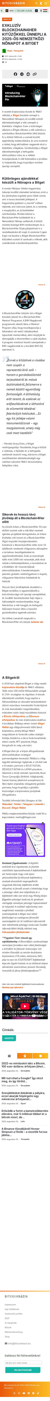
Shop (7, 1336)
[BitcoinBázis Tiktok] (38, 1393)
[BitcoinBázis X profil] (14, 1393)
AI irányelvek (11, 1322)
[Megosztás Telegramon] (22, 74)
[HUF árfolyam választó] (45, 10)
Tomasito (25, 1139)
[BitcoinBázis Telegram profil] (33, 1393)
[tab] (9, 1056)
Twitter (17, 804)
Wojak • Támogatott (15, 51)
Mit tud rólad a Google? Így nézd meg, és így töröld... (22, 1080)
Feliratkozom (23, 1370)
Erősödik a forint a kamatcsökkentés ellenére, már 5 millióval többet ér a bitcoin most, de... (25, 1114)
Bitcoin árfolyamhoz (14, 716)
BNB (16, 10)
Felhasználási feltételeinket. (16, 932)
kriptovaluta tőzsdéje (13, 687)
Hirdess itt (41, 285)
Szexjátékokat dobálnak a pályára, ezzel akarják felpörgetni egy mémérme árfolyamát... (23, 1096)
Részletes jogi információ (12, 987)
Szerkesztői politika (14, 1313)
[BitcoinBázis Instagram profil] (19, 1393)
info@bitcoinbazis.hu (19, 1343)
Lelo (23, 1121)
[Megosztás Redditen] (28, 74)
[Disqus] (25, 1179)
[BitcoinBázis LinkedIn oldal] (29, 1393)
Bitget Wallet (19, 807)
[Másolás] (35, 74)
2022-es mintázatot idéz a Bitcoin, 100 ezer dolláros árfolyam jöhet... (23, 1065)
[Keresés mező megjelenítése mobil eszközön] (37, 3)
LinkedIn (39, 804)
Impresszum (10, 1304)
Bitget (16, 115)
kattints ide (37, 621)
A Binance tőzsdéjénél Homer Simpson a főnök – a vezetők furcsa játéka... (24, 1132)
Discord (6, 807)
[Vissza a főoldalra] (13, 3)
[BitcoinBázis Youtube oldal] (24, 1393)
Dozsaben (25, 1071)
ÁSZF (7, 1318)
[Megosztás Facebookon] (15, 74)
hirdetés (9, 1038)
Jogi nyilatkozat (12, 1309)
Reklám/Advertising (14, 1332)
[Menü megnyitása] (46, 3)
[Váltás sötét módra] (41, 3)
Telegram (28, 804)
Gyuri (23, 1103)
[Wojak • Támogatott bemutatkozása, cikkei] (4, 51)
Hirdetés (7, 19)
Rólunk (8, 1327)
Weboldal (7, 804)
